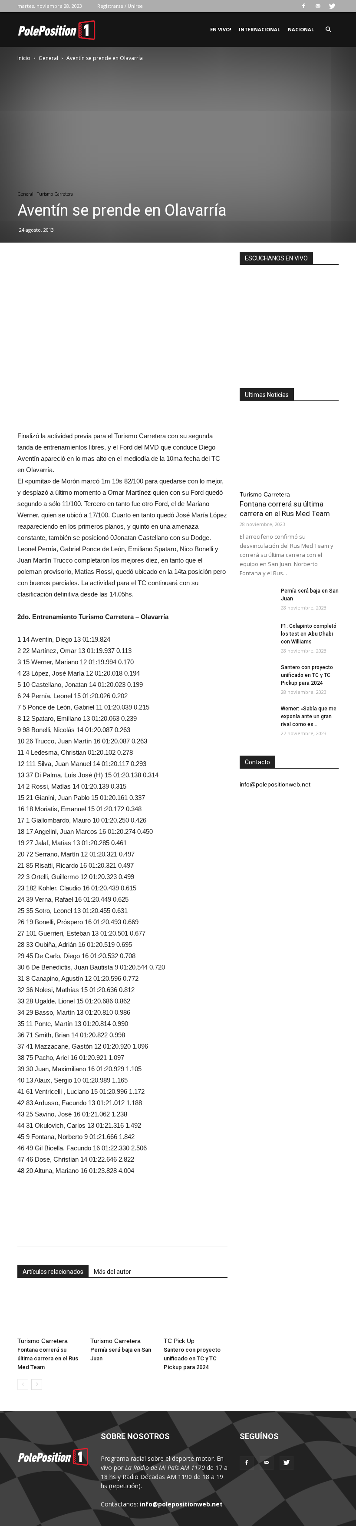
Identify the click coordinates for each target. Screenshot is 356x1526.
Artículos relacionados (53, 1271)
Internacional (259, 29)
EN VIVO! (220, 29)
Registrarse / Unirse (120, 6)
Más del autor (112, 1271)
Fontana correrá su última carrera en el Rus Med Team (47, 1358)
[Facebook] (303, 6)
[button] (328, 30)
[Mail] (317, 6)
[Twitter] (332, 6)
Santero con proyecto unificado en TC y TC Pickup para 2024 (192, 1358)
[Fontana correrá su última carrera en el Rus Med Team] (49, 1311)
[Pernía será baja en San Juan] (122, 1311)
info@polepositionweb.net (181, 1504)
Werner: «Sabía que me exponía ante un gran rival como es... (308, 716)
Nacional (301, 29)
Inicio (23, 58)
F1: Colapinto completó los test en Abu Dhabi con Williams (308, 634)
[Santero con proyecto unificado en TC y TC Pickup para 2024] (195, 1311)
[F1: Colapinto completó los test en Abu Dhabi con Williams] (257, 634)
